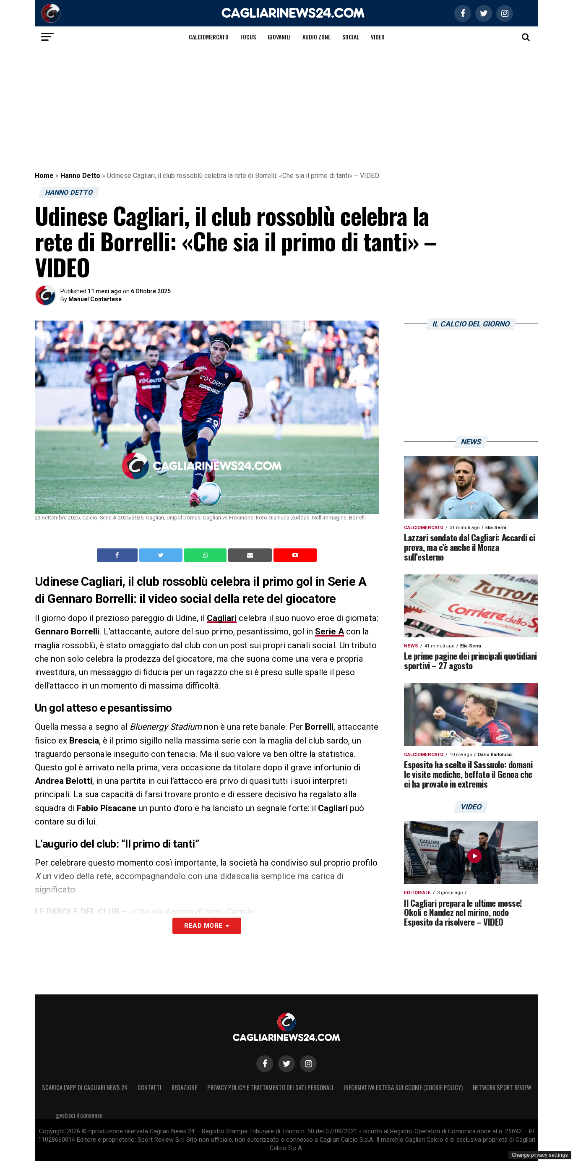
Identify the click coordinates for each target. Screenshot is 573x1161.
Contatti (149, 1087)
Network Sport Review (502, 1087)
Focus (248, 36)
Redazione (184, 1087)
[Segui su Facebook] (264, 1063)
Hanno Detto (80, 176)
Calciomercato (209, 36)
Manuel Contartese (95, 299)
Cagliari (222, 618)
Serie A (329, 631)
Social (350, 36)
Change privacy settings (540, 1155)
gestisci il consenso (79, 1115)
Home (44, 176)
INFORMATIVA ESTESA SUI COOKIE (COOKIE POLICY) (403, 1087)
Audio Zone (316, 36)
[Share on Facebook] (118, 555)
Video (378, 36)
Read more (203, 925)
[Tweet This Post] (161, 555)
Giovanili (279, 36)
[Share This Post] (206, 555)
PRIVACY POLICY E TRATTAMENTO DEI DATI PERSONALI (270, 1087)
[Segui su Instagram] (308, 1063)
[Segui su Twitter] (286, 1063)
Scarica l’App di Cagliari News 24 (85, 1087)
